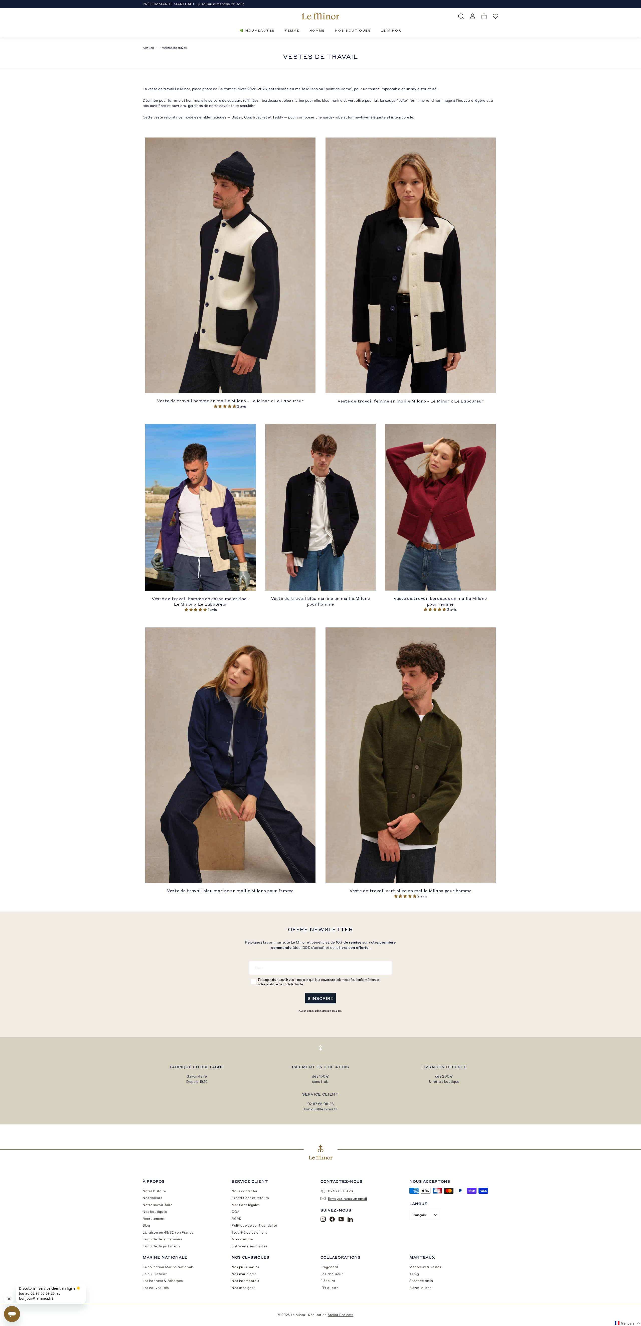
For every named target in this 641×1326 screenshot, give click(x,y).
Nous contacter (245, 1191)
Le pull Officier (155, 1274)
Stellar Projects (340, 1315)
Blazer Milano (420, 1288)
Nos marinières (244, 1274)
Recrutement (154, 1219)
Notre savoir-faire (158, 1205)
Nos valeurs (152, 1198)
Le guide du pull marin (161, 1246)
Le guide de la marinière (163, 1239)
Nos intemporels (245, 1281)
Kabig (414, 1274)
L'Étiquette (329, 1288)
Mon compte (242, 1239)
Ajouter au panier (230, 387)
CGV (235, 1212)
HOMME (317, 30)
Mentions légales (246, 1205)
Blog (146, 1225)
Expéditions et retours (250, 1198)
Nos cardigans (243, 1288)
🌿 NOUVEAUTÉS (257, 30)
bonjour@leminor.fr (320, 1109)
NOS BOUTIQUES (353, 30)
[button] (225, 406)
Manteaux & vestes (425, 1267)
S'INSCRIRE (320, 998)
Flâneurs (327, 1281)
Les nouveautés (156, 1288)
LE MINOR (391, 30)
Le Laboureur (331, 1274)
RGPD (237, 1219)
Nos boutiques (155, 1212)
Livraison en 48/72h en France (168, 1232)
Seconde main (421, 1281)
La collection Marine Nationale (168, 1267)
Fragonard (329, 1267)
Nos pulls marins (245, 1267)
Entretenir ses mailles (249, 1246)
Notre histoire (154, 1191)
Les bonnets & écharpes (163, 1281)
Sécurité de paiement (249, 1232)
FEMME (292, 30)
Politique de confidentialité (254, 1225)
